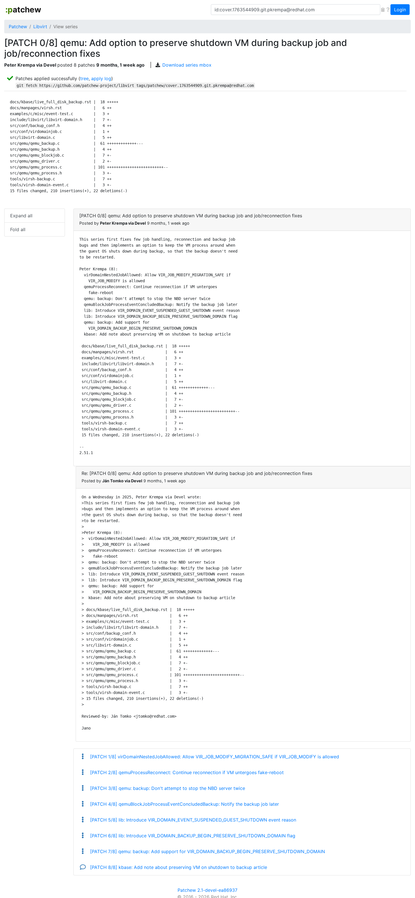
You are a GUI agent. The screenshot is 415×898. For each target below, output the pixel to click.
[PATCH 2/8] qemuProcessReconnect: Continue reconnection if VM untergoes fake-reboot (186, 772)
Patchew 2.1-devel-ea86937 (207, 890)
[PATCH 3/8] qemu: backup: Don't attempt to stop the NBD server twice (167, 788)
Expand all (21, 215)
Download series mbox (186, 65)
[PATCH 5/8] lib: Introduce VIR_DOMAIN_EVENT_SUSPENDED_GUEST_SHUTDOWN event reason (192, 820)
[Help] (387, 9)
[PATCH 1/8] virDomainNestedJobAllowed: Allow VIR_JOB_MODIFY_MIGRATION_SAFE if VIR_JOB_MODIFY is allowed (214, 756)
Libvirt (40, 26)
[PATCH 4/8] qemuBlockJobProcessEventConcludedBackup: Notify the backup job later (184, 804)
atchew (23, 9)
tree (84, 78)
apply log (101, 78)
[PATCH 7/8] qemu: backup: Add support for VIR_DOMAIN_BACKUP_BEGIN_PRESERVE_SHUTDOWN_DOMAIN (207, 851)
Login (400, 9)
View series (65, 26)
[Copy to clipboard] (382, 9)
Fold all (17, 229)
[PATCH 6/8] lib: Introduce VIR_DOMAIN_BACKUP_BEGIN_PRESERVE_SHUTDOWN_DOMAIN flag (192, 835)
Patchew (18, 26)
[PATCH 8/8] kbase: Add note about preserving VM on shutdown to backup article (178, 867)
